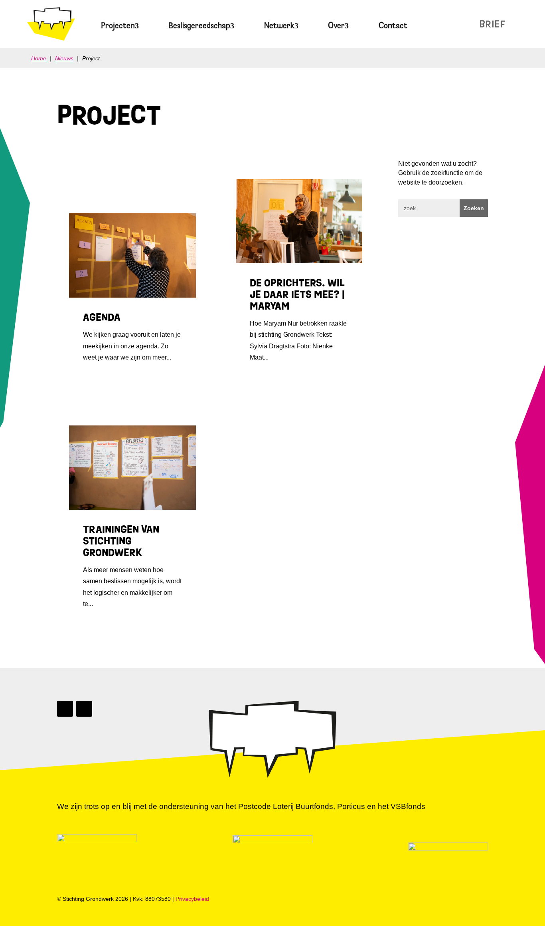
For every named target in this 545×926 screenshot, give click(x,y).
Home (38, 58)
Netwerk (279, 25)
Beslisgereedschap (199, 25)
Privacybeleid (192, 899)
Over (336, 25)
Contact (393, 25)
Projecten (118, 25)
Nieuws (474, 24)
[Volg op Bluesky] (84, 709)
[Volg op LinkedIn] (65, 709)
